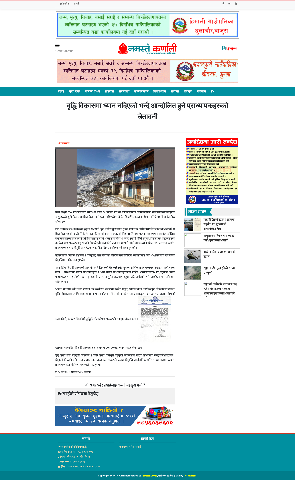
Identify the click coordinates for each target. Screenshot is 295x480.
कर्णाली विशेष (92, 91)
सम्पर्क (76, 4)
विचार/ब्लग (159, 91)
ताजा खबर (197, 212)
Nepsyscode (191, 476)
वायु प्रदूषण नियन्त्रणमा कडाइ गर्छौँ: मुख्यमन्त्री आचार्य (219, 238)
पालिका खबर (141, 91)
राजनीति (109, 91)
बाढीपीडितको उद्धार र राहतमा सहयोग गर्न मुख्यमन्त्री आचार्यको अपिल (219, 224)
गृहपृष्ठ (61, 91)
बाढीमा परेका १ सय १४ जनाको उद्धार (220, 254)
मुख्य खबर (74, 91)
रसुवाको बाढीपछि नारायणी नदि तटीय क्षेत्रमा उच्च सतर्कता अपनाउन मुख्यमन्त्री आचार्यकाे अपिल (220, 291)
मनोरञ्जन (201, 91)
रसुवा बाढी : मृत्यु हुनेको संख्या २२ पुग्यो (219, 270)
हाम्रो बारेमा (64, 4)
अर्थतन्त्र (175, 91)
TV (212, 91)
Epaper (231, 48)
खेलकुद (188, 91)
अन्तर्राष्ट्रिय (124, 91)
